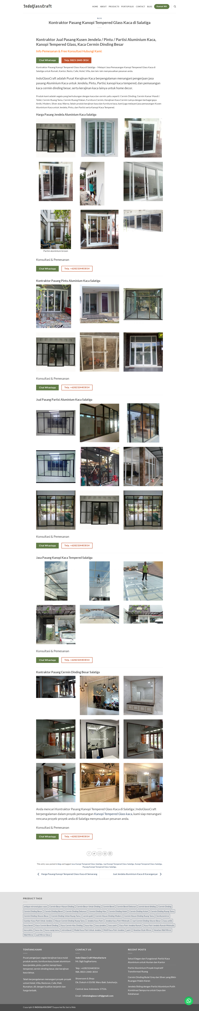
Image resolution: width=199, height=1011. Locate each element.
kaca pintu (28, 930)
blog (99, 18)
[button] (188, 1000)
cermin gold (88, 916)
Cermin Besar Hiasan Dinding (62, 906)
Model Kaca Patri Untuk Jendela (87, 930)
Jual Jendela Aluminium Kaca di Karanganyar (135, 874)
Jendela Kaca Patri (95, 921)
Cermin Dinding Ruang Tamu (162, 911)
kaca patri (113, 925)
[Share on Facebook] (89, 853)
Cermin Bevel (108, 906)
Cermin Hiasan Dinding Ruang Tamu (139, 916)
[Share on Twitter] (94, 853)
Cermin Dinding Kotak (139, 911)
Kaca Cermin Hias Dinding (72, 925)
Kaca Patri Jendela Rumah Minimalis (159, 925)
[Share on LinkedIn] (110, 853)
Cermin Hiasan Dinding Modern (108, 916)
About (103, 6)
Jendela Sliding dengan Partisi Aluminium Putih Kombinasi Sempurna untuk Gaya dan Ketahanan (151, 990)
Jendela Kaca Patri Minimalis (118, 921)
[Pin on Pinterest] (104, 853)
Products (114, 6)
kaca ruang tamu (52, 930)
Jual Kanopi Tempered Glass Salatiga (118, 864)
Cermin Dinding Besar (33, 911)
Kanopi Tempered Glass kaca (113, 814)
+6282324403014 (90, 968)
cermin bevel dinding (147, 906)
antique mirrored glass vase (35, 906)
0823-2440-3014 (89, 971)
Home (95, 6)
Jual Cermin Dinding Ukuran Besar (146, 921)
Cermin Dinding (164, 906)
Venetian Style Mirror (142, 930)
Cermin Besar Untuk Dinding (88, 906)
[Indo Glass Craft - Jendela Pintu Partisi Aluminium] (37, 6)
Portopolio (127, 6)
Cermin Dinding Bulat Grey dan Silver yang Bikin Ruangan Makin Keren (152, 979)
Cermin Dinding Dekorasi (75, 911)
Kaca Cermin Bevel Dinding (46, 925)
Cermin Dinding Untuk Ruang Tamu (65, 916)
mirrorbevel (67, 930)
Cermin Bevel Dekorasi (126, 906)
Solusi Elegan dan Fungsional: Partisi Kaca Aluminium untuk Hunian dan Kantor (149, 960)
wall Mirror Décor (43, 935)
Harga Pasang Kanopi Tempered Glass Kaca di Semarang (69, 874)
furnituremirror (163, 916)
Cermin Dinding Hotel (118, 911)
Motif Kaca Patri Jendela (114, 930)
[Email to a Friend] (99, 853)
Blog (149, 6)
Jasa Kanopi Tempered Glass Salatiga (86, 864)
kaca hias (89, 925)
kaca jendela (101, 925)
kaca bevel (28, 925)
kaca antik (167, 921)
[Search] (175, 6)
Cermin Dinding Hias (97, 911)
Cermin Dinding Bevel (54, 911)
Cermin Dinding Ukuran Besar (36, 916)
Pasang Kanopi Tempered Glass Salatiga (99, 867)
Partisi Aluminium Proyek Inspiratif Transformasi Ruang (145, 969)
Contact (140, 6)
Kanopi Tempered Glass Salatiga (148, 864)
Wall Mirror (28, 935)
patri (129, 930)
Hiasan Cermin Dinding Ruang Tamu (70, 921)
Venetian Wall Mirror (162, 930)
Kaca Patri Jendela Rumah (130, 925)
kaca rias (39, 930)
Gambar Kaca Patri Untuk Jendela (38, 921)
